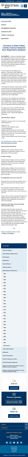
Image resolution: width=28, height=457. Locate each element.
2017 (4, 300)
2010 (4, 321)
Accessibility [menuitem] (14, 450)
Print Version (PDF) (6, 21)
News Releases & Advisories (10, 270)
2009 (4, 324)
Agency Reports (7, 263)
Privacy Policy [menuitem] (14, 447)
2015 (4, 306)
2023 (4, 282)
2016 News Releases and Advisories (10, 15)
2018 (4, 297)
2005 (4, 336)
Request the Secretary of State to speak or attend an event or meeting (13, 366)
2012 (4, 315)
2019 (4, 294)
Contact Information (8, 355)
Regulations (6, 260)
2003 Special (6, 345)
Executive (6, 246)
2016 (4, 303)
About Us (8, 13)
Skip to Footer (19, 1)
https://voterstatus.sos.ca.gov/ (9, 143)
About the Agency (7, 250)
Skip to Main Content (10, 1)
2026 (4, 273)
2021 (4, 288)
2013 (4, 312)
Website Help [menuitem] (14, 448)
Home (2, 13)
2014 (4, 309)
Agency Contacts (14, 416)
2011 (4, 318)
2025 (4, 276)
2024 (4, 279)
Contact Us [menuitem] (14, 451)
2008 (4, 327)
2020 (4, 291)
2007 (4, 330)
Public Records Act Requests (10, 362)
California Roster (7, 267)
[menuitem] (7, 442)
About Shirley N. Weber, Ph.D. (10, 253)
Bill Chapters (6, 257)
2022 (4, 285)
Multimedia (5, 352)
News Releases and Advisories (9, 14)
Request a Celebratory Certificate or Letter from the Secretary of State (13, 371)
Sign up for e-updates (12, 402)
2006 (4, 333)
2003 (4, 342)
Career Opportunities (8, 348)
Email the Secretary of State (10, 359)
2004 (4, 339)
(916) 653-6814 (14, 388)
